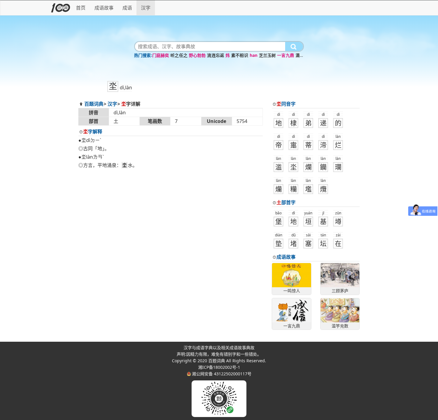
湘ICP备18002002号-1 (219, 367)
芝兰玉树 (267, 55)
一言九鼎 (285, 55)
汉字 (145, 7)
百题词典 (93, 104)
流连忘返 (215, 55)
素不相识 (239, 55)
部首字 (286, 202)
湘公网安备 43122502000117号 (221, 374)
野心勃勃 (197, 55)
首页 (81, 7)
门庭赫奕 (160, 55)
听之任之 (178, 55)
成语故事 (104, 7)
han (253, 55)
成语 (127, 7)
